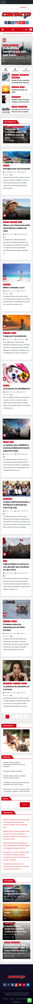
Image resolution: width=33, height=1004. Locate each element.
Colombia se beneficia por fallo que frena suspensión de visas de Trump (21, 112)
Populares (15, 71)
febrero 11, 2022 (10, 392)
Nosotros (5, 998)
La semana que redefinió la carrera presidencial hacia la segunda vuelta (16, 448)
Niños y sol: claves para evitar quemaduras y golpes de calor (16, 228)
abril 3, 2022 (9, 511)
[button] (22, 29)
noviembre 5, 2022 (11, 172)
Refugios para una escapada (16, 168)
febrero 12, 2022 (10, 633)
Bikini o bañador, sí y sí (13, 287)
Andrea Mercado (23, 58)
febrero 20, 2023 (10, 291)
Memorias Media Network (20, 995)
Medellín (14, 621)
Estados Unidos (24, 74)
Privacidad (19, 998)
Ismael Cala (21, 339)
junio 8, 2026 (9, 573)
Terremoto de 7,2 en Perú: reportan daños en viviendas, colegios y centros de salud (16, 55)
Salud (20, 222)
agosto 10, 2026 (12, 137)
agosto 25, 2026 (11, 934)
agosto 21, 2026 (9, 58)
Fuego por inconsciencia (14, 336)
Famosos (24, 683)
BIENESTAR (6, 165)
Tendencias (26, 71)
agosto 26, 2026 (11, 896)
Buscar (6, 799)
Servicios (12, 998)
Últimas (5, 71)
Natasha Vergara (21, 234)
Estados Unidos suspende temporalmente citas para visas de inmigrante (21, 82)
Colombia (14, 106)
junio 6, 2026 (9, 454)
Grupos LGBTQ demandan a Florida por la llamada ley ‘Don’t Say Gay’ (16, 505)
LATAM (4, 45)
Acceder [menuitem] (3, 2)
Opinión (22, 87)
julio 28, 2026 (9, 339)
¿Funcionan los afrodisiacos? (16, 388)
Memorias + (26, 998)
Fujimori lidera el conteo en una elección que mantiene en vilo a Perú (16, 567)
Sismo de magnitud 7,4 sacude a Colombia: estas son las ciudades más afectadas (15, 135)
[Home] (2, 29)
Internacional (15, 77)
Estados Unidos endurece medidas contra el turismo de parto (21, 102)
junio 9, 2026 (9, 234)
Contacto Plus (16, 1002)
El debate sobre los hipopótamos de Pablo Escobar (14, 627)
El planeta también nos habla (12, 771)
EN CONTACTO (15, 74)
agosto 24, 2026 (11, 953)
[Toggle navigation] (13, 29)
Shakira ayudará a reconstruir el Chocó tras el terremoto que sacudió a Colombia (16, 857)
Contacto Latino (8, 683)
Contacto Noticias (22, 511)
